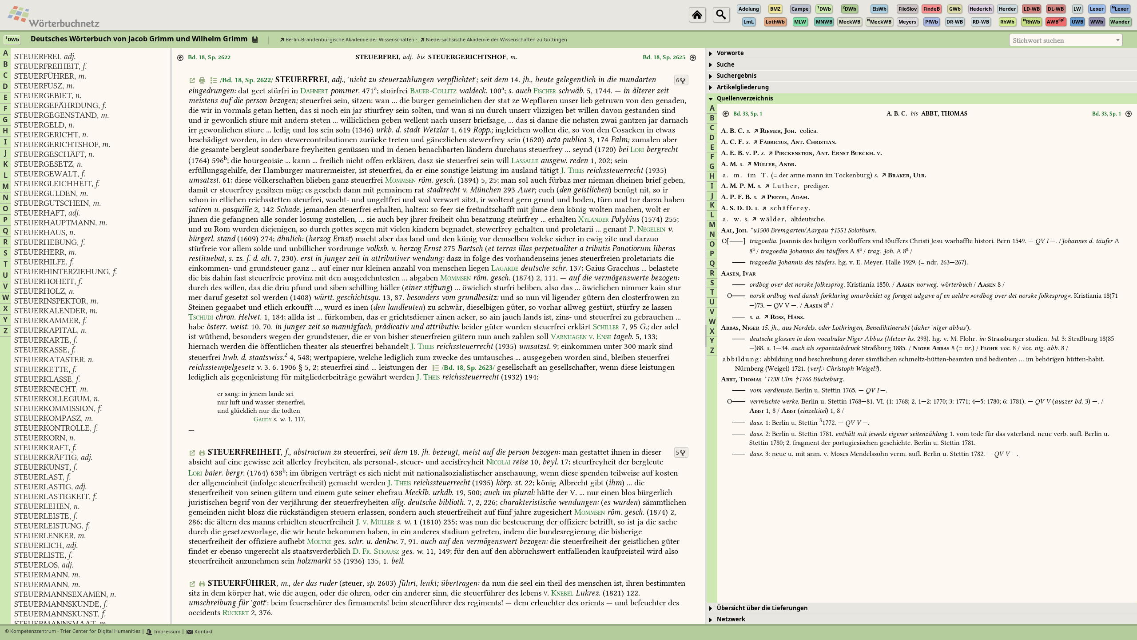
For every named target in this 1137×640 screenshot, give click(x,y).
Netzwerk (731, 619)
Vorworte (730, 53)
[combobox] (1066, 40)
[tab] (922, 53)
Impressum (166, 631)
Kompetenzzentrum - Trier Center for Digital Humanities (75, 631)
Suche (726, 64)
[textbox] (1066, 40)
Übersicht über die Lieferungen (762, 608)
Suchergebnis (736, 76)
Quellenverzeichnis (745, 98)
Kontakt (203, 631)
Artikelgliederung (743, 87)
